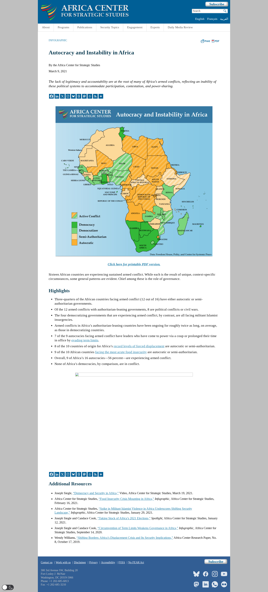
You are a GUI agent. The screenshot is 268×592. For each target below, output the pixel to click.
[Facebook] (51, 96)
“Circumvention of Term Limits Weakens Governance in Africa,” (138, 528)
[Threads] (79, 96)
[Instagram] (68, 96)
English (199, 18)
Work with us (63, 562)
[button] (8, 587)
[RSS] (95, 96)
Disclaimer (80, 562)
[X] (62, 96)
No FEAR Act (136, 562)
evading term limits (84, 340)
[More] (100, 96)
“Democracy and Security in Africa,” (96, 493)
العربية (224, 18)
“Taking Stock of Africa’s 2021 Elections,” (124, 518)
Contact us (46, 562)
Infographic (58, 40)
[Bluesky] (73, 96)
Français (212, 18)
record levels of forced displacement (139, 346)
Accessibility (108, 562)
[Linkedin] (57, 96)
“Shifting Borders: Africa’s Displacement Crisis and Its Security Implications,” (125, 537)
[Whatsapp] (90, 96)
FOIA (122, 562)
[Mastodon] (84, 96)
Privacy (93, 562)
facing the (121, 352)
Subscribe (216, 4)
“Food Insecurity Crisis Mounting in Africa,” (126, 498)
